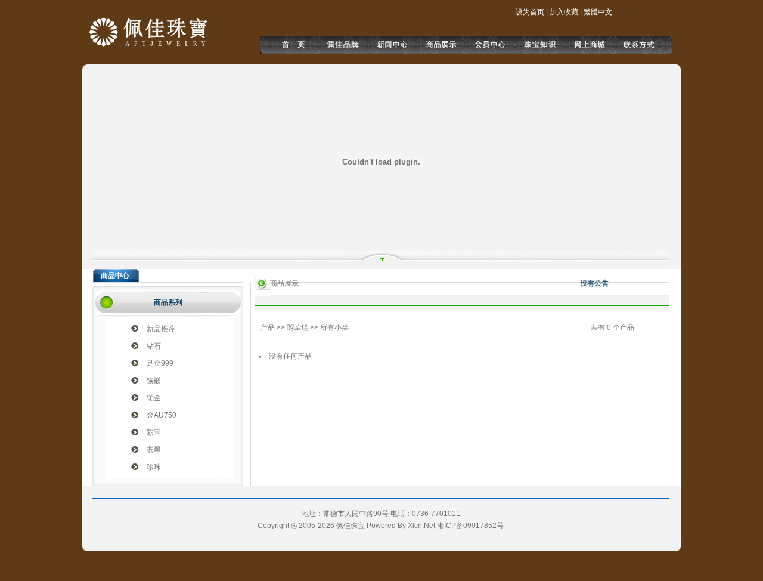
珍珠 (154, 467)
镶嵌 (154, 380)
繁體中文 (598, 12)
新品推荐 (161, 329)
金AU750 (161, 415)
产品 (267, 327)
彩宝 (154, 432)
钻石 (154, 346)
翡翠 (154, 450)
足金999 (160, 363)
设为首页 (530, 12)
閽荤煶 (297, 327)
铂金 (154, 398)
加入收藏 (564, 12)
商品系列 (168, 302)
